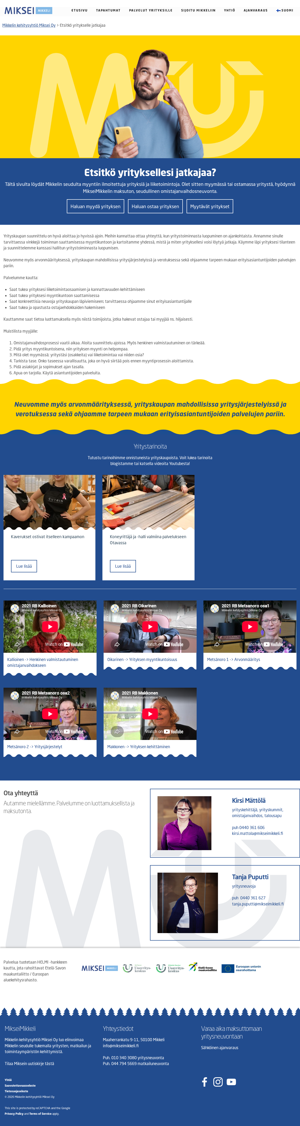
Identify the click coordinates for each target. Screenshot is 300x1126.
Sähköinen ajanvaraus (219, 1047)
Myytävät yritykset (209, 206)
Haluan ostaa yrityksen (155, 206)
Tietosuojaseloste (16, 1091)
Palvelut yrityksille (151, 10)
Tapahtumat (108, 10)
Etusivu (79, 10)
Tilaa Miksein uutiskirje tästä (29, 1063)
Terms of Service (40, 1113)
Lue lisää (24, 566)
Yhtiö (229, 10)
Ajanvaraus (256, 10)
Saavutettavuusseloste (20, 1085)
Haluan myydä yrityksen (95, 206)
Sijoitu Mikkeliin (198, 10)
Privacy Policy (14, 1113)
